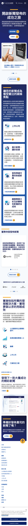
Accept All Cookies (14, 523)
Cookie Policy (5, 515)
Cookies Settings (14, 519)
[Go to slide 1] (11, 73)
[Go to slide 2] (13, 73)
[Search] (16, 3)
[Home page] (7, 3)
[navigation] (25, 3)
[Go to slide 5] (17, 269)
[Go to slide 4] (16, 73)
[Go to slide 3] (14, 73)
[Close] (26, 509)
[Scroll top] (22, 441)
